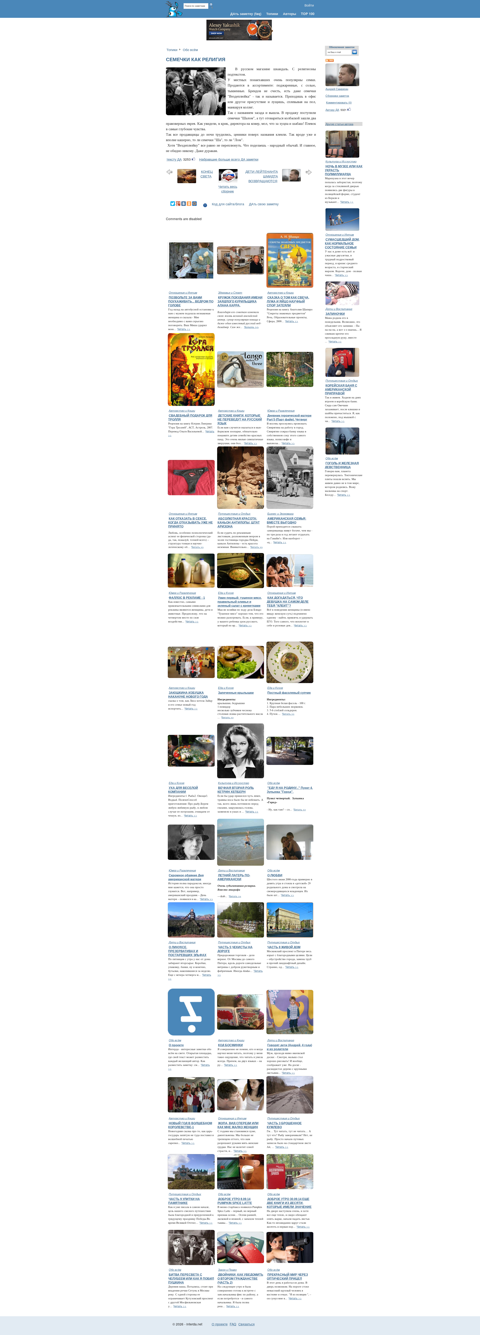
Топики (272, 13)
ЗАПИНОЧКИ (335, 313)
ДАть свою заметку (264, 204)
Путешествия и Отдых (234, 513)
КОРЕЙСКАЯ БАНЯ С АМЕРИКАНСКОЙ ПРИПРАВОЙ (341, 389)
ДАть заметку (241, 13)
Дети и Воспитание (339, 309)
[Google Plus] (178, 203)
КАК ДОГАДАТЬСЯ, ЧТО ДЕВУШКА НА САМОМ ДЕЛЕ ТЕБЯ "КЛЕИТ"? (288, 601)
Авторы (289, 13)
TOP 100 (307, 13)
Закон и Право (227, 1270)
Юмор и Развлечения (281, 410)
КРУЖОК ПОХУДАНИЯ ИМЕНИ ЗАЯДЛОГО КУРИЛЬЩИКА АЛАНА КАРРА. (240, 301)
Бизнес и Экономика (280, 513)
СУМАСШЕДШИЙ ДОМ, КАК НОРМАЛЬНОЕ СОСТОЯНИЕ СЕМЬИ (342, 243)
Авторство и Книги (280, 292)
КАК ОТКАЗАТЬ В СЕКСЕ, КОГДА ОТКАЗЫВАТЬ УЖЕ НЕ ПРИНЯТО (190, 522)
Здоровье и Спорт (230, 292)
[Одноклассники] (189, 203)
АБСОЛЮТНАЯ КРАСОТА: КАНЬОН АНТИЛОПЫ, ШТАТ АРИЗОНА (239, 522)
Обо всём (190, 49)
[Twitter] (172, 203)
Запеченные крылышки (236, 692)
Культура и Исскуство (341, 161)
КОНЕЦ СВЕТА (206, 173)
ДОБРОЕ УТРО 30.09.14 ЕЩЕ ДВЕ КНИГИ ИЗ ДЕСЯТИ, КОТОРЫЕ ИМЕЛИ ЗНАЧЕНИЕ (289, 1203)
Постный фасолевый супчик (289, 692)
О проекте (176, 1045)
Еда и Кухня (226, 593)
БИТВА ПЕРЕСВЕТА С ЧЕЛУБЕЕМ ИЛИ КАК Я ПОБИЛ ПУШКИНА (191, 1278)
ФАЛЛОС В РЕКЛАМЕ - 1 (187, 597)
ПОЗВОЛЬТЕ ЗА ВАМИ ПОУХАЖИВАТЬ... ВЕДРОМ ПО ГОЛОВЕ (190, 301)
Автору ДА (332, 110)
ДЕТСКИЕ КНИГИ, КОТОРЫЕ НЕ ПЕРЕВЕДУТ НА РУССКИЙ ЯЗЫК (240, 419)
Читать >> (183, 329)
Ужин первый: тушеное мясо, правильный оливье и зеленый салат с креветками (240, 601)
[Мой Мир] (194, 203)
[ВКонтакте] (183, 203)
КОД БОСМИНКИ (230, 1045)
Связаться (246, 1324)
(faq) (257, 13)
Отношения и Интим (183, 292)
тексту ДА (174, 159)
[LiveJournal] (200, 203)
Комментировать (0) (339, 102)
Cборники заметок (337, 96)
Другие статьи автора (339, 124)
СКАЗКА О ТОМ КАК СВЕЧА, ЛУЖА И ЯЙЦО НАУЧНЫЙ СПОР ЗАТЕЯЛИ (288, 301)
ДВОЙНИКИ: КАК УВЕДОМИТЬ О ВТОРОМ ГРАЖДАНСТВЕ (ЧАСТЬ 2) (240, 1278)
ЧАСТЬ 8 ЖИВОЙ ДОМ (283, 947)
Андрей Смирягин (337, 89)
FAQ (233, 1324)
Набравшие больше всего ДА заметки (228, 159)
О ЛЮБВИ (274, 875)
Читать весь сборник (227, 188)
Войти (309, 5)
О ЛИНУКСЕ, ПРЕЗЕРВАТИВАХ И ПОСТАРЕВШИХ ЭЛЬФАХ (187, 951)
